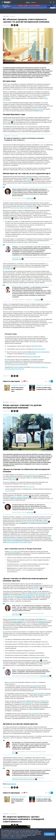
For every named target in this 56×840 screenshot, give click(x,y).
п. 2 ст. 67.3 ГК (29, 474)
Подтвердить (49, 834)
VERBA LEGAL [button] (7, 122)
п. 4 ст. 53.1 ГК (30, 486)
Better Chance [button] (36, 588)
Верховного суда (42, 621)
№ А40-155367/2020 (27, 594)
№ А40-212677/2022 (25, 542)
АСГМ (41, 110)
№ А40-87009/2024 (21, 364)
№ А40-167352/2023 (18, 621)
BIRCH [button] (9, 218)
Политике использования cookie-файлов (11, 838)
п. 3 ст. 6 (36, 474)
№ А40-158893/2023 (29, 353)
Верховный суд (38, 109)
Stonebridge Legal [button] (16, 259)
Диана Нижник (11, 784)
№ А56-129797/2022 (35, 346)
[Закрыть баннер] (29, 826)
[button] (12, 25)
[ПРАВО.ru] (6, 2)
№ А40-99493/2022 (39, 594)
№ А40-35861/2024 (14, 551)
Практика (7, 135)
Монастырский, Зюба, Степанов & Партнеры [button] (23, 207)
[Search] (50, 2)
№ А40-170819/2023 (42, 352)
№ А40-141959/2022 (12, 542)
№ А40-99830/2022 (29, 596)
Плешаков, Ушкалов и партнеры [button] (19, 497)
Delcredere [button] (28, 179)
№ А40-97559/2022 (16, 596)
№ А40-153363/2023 (34, 356)
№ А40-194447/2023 (38, 349)
